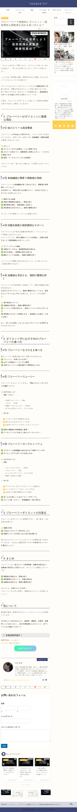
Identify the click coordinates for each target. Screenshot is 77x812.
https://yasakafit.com (20, 680)
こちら (11, 640)
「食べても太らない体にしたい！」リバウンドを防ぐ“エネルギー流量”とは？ (63, 64)
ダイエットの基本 (20, 10)
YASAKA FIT (39, 3)
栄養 (8, 10)
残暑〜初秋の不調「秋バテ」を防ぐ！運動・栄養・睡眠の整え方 (63, 46)
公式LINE (4, 643)
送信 (4, 746)
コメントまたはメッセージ (10, 727)
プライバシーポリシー (68, 10)
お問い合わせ (56, 10)
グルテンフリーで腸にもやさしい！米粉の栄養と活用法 (63, 70)
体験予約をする (25, 648)
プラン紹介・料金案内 (44, 10)
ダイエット (5, 18)
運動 (32, 10)
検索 (55, 17)
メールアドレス (7, 716)
